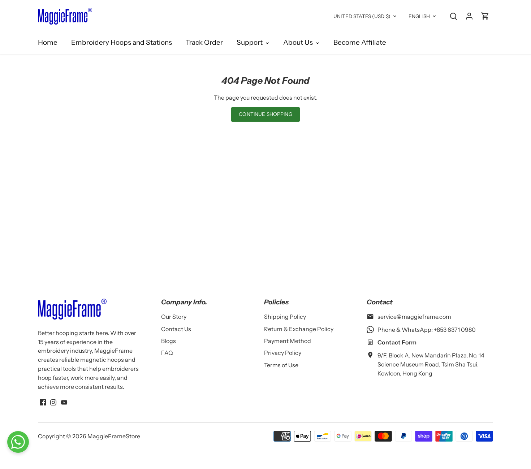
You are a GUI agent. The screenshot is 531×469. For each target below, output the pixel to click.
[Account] (469, 16)
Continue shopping (265, 114)
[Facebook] (43, 401)
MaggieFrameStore (113, 436)
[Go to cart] (485, 16)
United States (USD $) (361, 16)
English (419, 16)
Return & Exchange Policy (298, 329)
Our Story (173, 316)
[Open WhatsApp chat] (18, 442)
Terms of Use (281, 365)
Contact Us (176, 329)
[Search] (453, 16)
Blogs (168, 340)
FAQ (167, 352)
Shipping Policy (285, 316)
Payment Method (287, 340)
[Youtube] (64, 401)
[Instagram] (53, 401)
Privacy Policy (282, 352)
